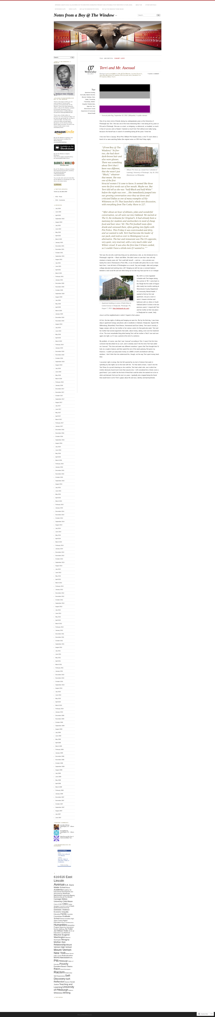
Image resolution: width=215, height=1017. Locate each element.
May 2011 (58, 657)
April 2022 (58, 235)
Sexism (67, 982)
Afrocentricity (58, 893)
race (130, 75)
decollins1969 (110, 73)
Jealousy (61, 929)
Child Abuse (68, 901)
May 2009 (58, 739)
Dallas (87, 99)
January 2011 (59, 671)
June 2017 (58, 409)
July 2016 (58, 446)
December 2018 (59, 351)
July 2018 (58, 368)
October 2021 (59, 252)
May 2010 (58, 698)
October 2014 (59, 518)
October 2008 (59, 763)
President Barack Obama (63, 966)
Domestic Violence (61, 910)
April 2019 (58, 337)
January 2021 (59, 280)
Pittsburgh (116, 75)
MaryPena (63, 836)
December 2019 (59, 317)
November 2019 (59, 320)
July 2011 (58, 650)
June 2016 (58, 450)
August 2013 (58, 565)
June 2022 (58, 229)
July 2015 (58, 487)
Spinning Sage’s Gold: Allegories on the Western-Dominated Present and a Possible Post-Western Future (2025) (93, 5)
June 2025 (58, 212)
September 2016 (59, 440)
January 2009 (59, 753)
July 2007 (58, 814)
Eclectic (139, 73)
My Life (60, 859)
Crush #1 (62, 906)
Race (57, 968)
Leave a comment (154, 73)
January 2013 (59, 589)
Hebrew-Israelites (65, 918)
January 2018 (59, 385)
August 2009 (58, 729)
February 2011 (59, 667)
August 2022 (58, 222)
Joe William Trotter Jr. (62, 931)
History (63, 922)
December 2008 (59, 756)
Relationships (68, 972)
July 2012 (58, 610)
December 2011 (59, 633)
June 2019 (58, 331)
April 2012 (58, 620)
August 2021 (58, 259)
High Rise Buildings (106, 75)
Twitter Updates (61, 189)
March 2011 (58, 664)
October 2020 (59, 290)
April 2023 (58, 215)
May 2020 (58, 303)
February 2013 (59, 586)
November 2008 (59, 759)
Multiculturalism (67, 955)
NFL (71, 958)
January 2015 (59, 508)
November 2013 (59, 555)
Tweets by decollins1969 (60, 191)
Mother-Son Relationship (60, 943)
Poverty (63, 963)
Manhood (67, 933)
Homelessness (69, 922)
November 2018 (59, 354)
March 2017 (58, 419)
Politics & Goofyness (63, 861)
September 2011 (59, 644)
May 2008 (58, 780)
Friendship (92, 99)
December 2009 (59, 715)
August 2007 (58, 810)
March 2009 (58, 746)
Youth (113, 77)
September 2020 (59, 293)
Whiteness (58, 993)
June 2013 (58, 572)
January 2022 (59, 242)
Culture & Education (63, 859)
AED (72, 891)
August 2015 (58, 484)
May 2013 (58, 576)
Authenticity (66, 895)
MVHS (57, 957)
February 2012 (59, 627)
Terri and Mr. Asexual (117, 67)
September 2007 (59, 807)
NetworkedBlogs (62, 850)
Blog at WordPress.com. (84, 1014)
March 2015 (58, 501)
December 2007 (59, 797)
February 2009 (59, 749)
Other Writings (150, 5)
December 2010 (59, 674)
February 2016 (59, 463)
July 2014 (58, 528)
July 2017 (58, 405)
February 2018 (59, 382)
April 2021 (58, 269)
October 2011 (59, 640)
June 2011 (58, 654)
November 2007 (59, 800)
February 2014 (59, 545)
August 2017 (58, 402)
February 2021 (59, 276)
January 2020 (59, 314)
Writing (66, 992)
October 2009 (59, 722)
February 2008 (59, 790)
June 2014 (58, 531)
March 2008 (58, 787)
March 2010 (58, 705)
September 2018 (59, 361)
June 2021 (58, 266)
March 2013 (58, 582)
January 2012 (59, 630)
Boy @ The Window (124, 73)
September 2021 (59, 256)
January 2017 (59, 426)
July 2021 (58, 263)
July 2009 (58, 732)
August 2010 (58, 688)
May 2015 (58, 494)
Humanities (60, 924)
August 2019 (58, 324)
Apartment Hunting (90, 92)
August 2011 (58, 647)
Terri (93, 106)
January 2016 (59, 467)
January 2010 (59, 712)
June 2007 (58, 817)
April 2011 (58, 661)
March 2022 (58, 239)
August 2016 (58, 443)
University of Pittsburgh (64, 988)
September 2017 (59, 399)
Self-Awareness (59, 976)
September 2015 (59, 480)
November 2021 (59, 249)
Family (64, 914)
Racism (59, 972)
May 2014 (58, 535)
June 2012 (58, 613)
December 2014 (59, 511)
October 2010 (59, 681)
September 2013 (59, 562)
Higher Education (61, 921)
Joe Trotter (69, 929)
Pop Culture (124, 75)
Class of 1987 (58, 904)
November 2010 (59, 678)
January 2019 (59, 348)
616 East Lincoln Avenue (63, 880)
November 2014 (59, 514)
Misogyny (65, 939)
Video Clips (72, 9)
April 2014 (58, 538)
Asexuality (83, 94)
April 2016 (58, 457)
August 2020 (58, 297)
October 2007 (59, 804)
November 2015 (59, 474)
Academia (58, 890)
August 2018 (58, 365)
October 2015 (59, 477)
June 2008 (58, 776)
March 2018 (58, 378)
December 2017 (59, 388)
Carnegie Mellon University (60, 900)
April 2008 (58, 783)
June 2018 (58, 371)
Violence (71, 990)
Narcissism (65, 957)
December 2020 (59, 283)
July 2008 (58, 773)
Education (57, 914)
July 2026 (58, 208)
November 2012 (59, 596)
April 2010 (58, 701)
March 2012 (58, 623)
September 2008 (59, 766)
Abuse (68, 887)
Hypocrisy (63, 927)
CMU (65, 904)
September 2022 (59, 218)
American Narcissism (62, 894)
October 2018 (59, 358)
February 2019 (59, 344)
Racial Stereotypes (65, 969)
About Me (139, 5)
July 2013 (58, 569)
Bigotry (72, 895)
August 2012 (58, 606)
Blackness (57, 897)
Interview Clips (60, 9)
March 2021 (58, 273)
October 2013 (59, 559)
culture (133, 73)
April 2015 (58, 497)
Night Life (89, 106)
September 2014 (59, 521)
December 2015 (59, 470)
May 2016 (58, 453)
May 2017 (58, 412)
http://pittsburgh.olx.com (121, 308)
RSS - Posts (58, 196)
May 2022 (58, 232)
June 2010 (58, 695)
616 (56, 877)
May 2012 (58, 616)
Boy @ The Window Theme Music (113, 9)
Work (109, 77)
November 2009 (59, 718)
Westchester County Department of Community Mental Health (88, 111)
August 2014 (58, 525)
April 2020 (58, 307)
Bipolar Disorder (90, 94)
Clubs (93, 97)
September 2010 (59, 684)
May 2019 (58, 334)
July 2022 (58, 225)
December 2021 (59, 246)
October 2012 (59, 599)
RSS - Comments (60, 200)
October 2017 (59, 395)
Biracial (84, 97)
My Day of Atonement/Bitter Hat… (66, 837)
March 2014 (58, 542)
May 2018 (58, 375)
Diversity (66, 908)
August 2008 (58, 770)
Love (62, 933)
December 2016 (59, 429)
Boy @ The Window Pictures (89, 9)
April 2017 (58, 416)
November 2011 (59, 637)
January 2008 (59, 793)
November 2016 (59, 433)
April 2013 (58, 579)
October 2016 (59, 436)
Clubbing (88, 97)
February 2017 (59, 423)
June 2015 (58, 491)
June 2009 (58, 735)
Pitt (56, 960)
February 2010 (59, 708)
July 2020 (58, 300)
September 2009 (59, 725)
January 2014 (59, 548)
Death (72, 906)
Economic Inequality (61, 912)
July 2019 (58, 327)
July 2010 (58, 691)
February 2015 (59, 504)
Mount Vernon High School (63, 946)
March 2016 (58, 460)
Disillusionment (59, 908)
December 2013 (59, 552)
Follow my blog (64, 865)
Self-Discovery (62, 977)
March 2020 (58, 310)
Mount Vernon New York (62, 951)
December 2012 (59, 593)
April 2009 (58, 742)
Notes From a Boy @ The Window (64, 854)
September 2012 (59, 603)
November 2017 (59, 392)
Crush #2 (67, 906)
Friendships (87, 101)
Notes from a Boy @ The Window (84, 15)
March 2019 (58, 341)
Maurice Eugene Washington (62, 936)
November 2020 (59, 286)
